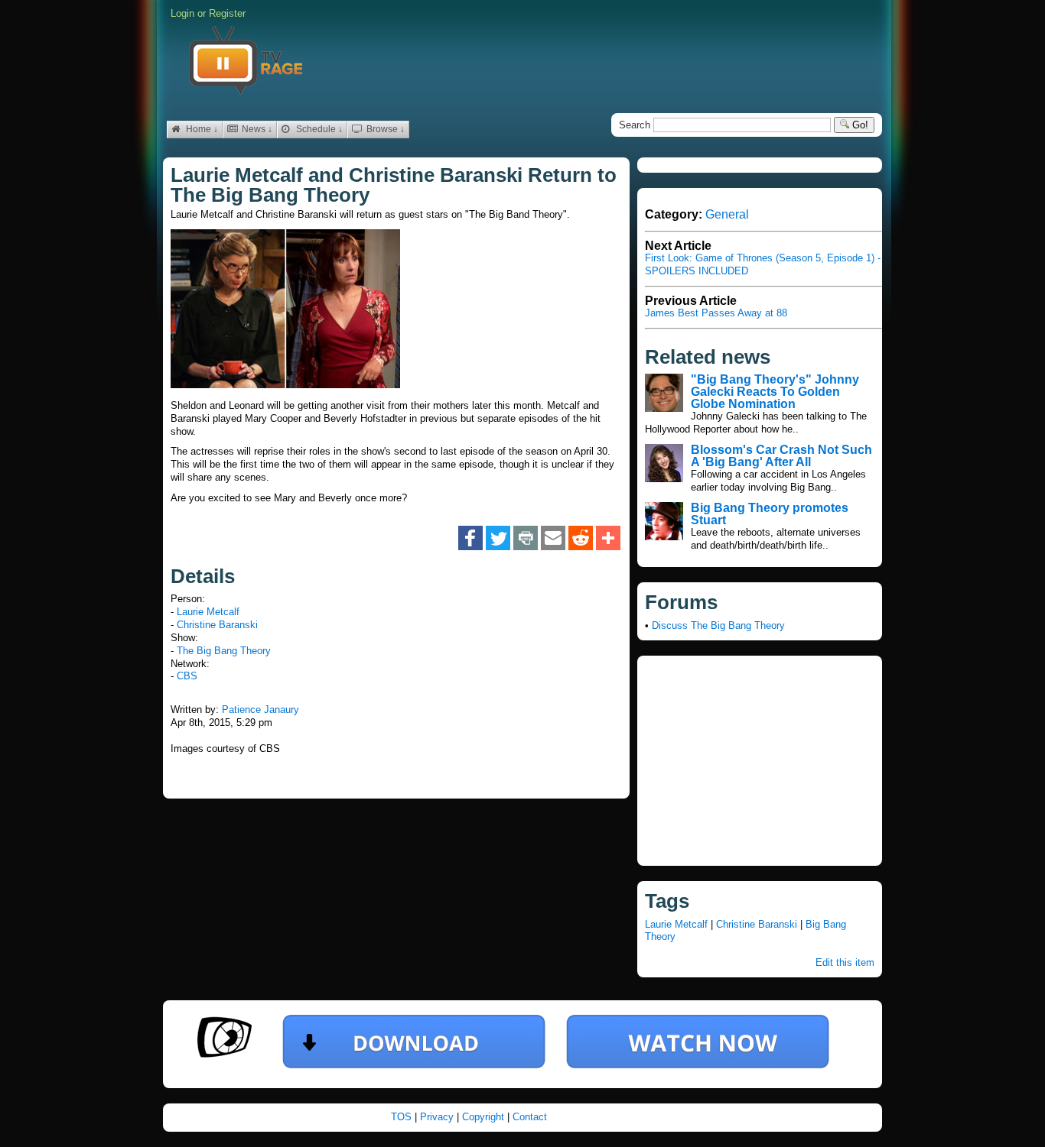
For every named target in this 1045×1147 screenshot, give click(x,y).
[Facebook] (470, 539)
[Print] (525, 539)
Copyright (484, 1117)
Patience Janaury (260, 709)
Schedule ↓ (318, 129)
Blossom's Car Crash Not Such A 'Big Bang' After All (781, 455)
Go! (858, 125)
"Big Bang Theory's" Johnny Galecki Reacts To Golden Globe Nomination (775, 391)
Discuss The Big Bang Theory (718, 625)
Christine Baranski (217, 624)
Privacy (438, 1117)
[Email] (553, 539)
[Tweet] (498, 539)
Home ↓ (201, 129)
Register (227, 13)
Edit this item (844, 962)
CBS (187, 676)
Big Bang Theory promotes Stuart (769, 514)
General (727, 214)
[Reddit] (580, 539)
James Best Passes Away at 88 (716, 313)
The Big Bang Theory (224, 650)
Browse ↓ (384, 129)
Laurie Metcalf (208, 611)
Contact (530, 1117)
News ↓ (255, 129)
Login (182, 13)
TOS (403, 1117)
